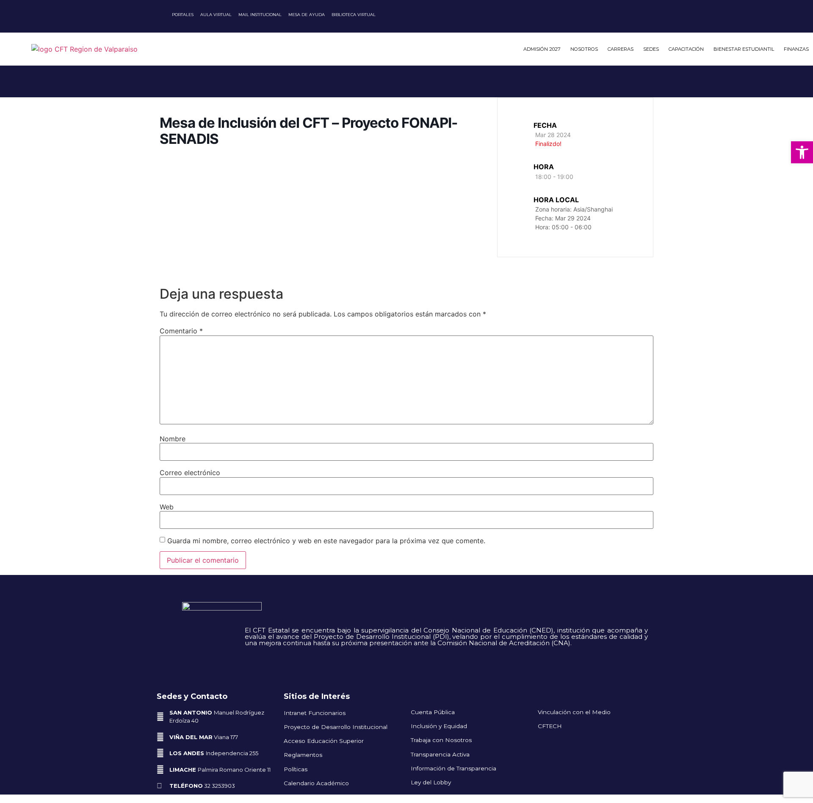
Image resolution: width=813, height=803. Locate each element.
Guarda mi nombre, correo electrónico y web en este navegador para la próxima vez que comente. (326, 540)
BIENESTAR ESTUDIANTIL (743, 49)
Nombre (172, 438)
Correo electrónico (190, 472)
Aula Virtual (216, 14)
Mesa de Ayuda (306, 14)
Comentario (181, 330)
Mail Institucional (260, 14)
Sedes (651, 49)
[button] (802, 152)
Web (167, 506)
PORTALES (183, 14)
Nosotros (584, 49)
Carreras (620, 49)
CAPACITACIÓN (686, 49)
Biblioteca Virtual (354, 14)
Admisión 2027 (542, 49)
